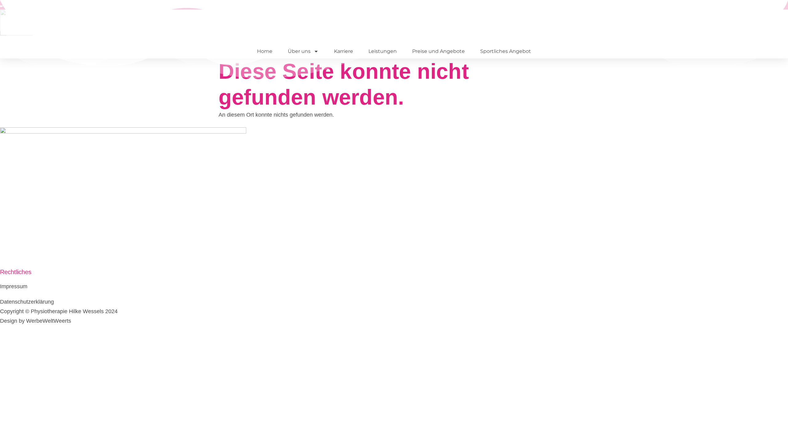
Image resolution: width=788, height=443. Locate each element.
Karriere (343, 51)
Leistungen (382, 51)
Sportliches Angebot (505, 51)
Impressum (13, 286)
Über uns (299, 51)
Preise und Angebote (438, 51)
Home (264, 51)
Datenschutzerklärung (27, 302)
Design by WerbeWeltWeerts (35, 321)
